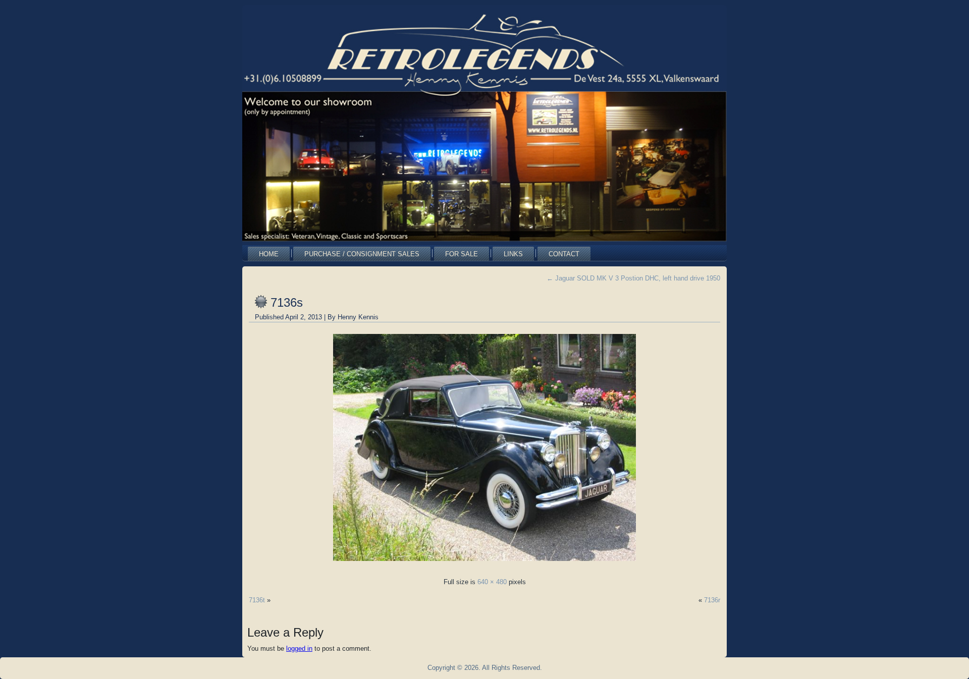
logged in (299, 648)
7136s (287, 302)
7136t (257, 600)
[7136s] (484, 564)
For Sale (461, 254)
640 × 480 (492, 582)
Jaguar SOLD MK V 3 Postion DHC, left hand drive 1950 (633, 278)
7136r (712, 600)
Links (513, 254)
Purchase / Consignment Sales (361, 254)
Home (269, 254)
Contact (564, 254)
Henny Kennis (358, 317)
